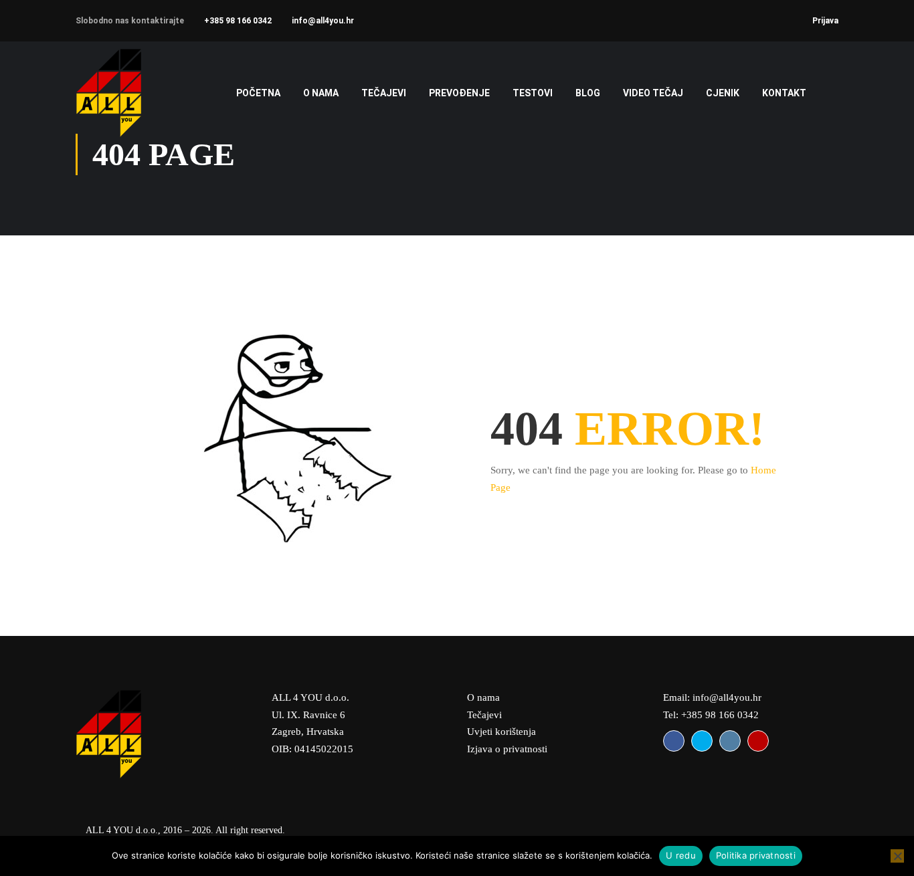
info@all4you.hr (323, 20)
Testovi (533, 93)
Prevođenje (459, 93)
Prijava (825, 20)
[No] (897, 856)
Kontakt (784, 93)
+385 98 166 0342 (238, 20)
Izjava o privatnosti (507, 749)
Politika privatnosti (756, 855)
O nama (321, 93)
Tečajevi (484, 714)
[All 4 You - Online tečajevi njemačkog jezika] (127, 92)
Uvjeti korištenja (501, 731)
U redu (681, 855)
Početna (258, 93)
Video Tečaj (653, 93)
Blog (587, 93)
